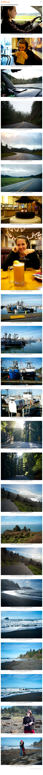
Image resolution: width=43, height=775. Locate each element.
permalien (24, 35)
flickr (17, 35)
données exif (21, 35)
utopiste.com (5, 2)
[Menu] (41, 2)
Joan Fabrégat (37, 768)
